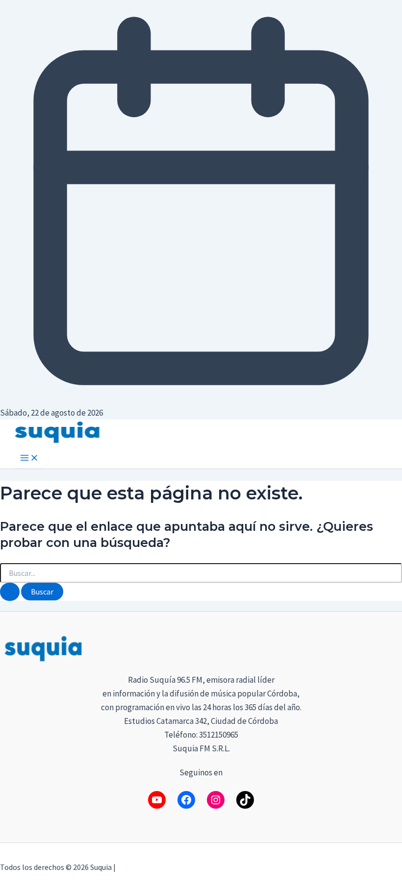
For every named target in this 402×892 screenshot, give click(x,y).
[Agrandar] (389, 646)
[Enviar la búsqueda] (10, 592)
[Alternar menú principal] (29, 458)
